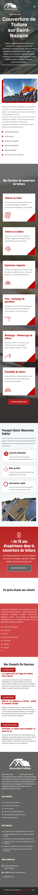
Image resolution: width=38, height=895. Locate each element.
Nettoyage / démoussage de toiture (18, 336)
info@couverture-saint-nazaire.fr (14, 872)
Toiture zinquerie (9, 808)
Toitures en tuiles (13, 198)
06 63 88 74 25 (9, 876)
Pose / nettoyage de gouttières (14, 300)
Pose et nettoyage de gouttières (14, 811)
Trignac (6, 644)
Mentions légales (26, 890)
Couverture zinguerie (15, 265)
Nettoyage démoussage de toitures (14, 814)
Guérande (7, 641)
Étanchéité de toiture (15, 371)
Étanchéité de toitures (10, 817)
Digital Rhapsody (20, 892)
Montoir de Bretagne (10, 637)
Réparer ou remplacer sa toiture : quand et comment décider (19, 702)
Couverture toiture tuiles (11, 805)
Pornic (5, 634)
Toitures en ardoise (14, 231)
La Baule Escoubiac (10, 627)
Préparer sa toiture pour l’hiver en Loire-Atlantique (18, 846)
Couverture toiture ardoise (12, 802)
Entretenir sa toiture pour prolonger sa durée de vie (18, 729)
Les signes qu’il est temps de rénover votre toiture (17, 674)
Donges (6, 647)
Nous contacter (19, 402)
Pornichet (6, 630)
